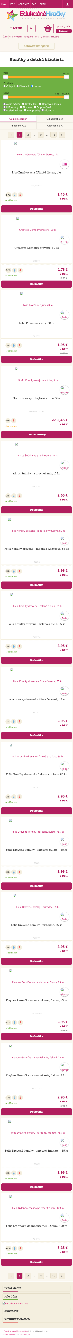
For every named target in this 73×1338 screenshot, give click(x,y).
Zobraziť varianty (36, 434)
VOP (12, 4)
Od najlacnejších (18, 118)
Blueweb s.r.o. (25, 1334)
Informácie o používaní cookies (15, 1331)
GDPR (43, 4)
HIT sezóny (12, 107)
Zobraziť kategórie (36, 46)
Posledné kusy (14, 110)
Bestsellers (31, 104)
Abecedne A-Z (18, 125)
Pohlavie (8, 83)
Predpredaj (33, 110)
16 (53, 135)
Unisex (37, 86)
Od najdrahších (55, 118)
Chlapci (10, 86)
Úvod (4, 4)
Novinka (27, 107)
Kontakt (23, 4)
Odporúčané (44, 107)
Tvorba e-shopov (9, 1334)
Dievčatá (24, 86)
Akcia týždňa (13, 104)
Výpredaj (49, 110)
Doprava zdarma (51, 104)
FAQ (34, 4)
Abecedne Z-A (54, 125)
